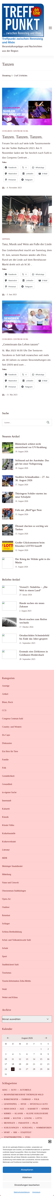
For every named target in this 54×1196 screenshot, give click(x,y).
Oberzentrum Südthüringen (14, 891)
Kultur (17, 1118)
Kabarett (6, 809)
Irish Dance (10, 1109)
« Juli (8, 1037)
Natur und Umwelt (10, 882)
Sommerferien (44, 1128)
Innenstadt (6, 800)
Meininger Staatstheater (12, 866)
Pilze (35, 1123)
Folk (4, 768)
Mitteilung (6, 874)
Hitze (23, 1104)
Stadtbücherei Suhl (10, 964)
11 (13, 1059)
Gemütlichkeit (8, 776)
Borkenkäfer (11, 1099)
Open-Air (6, 899)
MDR (4, 858)
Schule (5, 948)
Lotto (38, 1118)
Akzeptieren (27, 1169)
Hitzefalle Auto (39, 1104)
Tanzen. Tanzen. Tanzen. (22, 137)
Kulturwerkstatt (9, 841)
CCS (4, 710)
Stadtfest (25, 1132)
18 (13, 1064)
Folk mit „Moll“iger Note (28, 510)
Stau (27, 1137)
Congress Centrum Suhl (15, 131)
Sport (4, 956)
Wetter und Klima (10, 997)
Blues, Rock (7, 702)
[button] (49, 1141)
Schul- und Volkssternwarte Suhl (16, 940)
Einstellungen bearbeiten (27, 1185)
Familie (5, 759)
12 (20, 1059)
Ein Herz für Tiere (10, 751)
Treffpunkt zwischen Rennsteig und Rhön (22, 40)
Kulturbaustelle (8, 833)
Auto (13, 1090)
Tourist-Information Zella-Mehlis (16, 981)
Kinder (45, 1109)
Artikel (6, 239)
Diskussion (7, 743)
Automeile (25, 1090)
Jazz (22, 1109)
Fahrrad (26, 1099)
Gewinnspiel (10, 1104)
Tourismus (6, 973)
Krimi (7, 1118)
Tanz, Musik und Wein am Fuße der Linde (27, 244)
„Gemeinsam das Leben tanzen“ (20, 344)
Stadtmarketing (13, 1137)
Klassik (5, 817)
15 (41, 1059)
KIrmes (7, 1114)
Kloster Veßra (8, 825)
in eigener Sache (9, 792)
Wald (4, 989)
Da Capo (6, 735)
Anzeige (5, 686)
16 (48, 1059)
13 (27, 1059)
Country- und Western (11, 727)
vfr (3, 187)
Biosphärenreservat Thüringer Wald (23, 1095)
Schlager (6, 923)
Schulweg (27, 1128)
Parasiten (23, 1123)
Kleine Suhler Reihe (37, 1114)
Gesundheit (7, 784)
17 (6, 1064)
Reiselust (6, 915)
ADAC (4, 1090)
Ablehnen (27, 1177)
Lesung (28, 1118)
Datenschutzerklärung (22, 1192)
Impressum (36, 1192)
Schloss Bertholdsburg (12, 932)
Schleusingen (11, 1128)
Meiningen (9, 1123)
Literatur (6, 850)
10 (6, 1059)
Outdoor (5, 907)
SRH (15, 1132)
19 (20, 1064)
